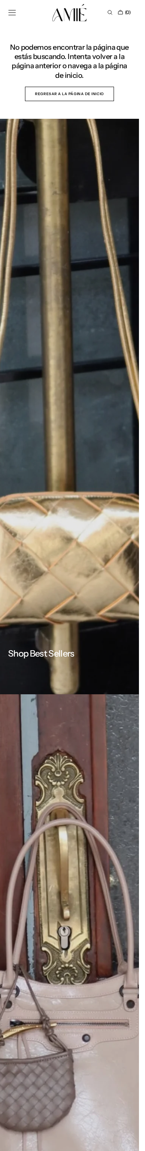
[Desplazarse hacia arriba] (127, 1139)
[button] (12, 12)
